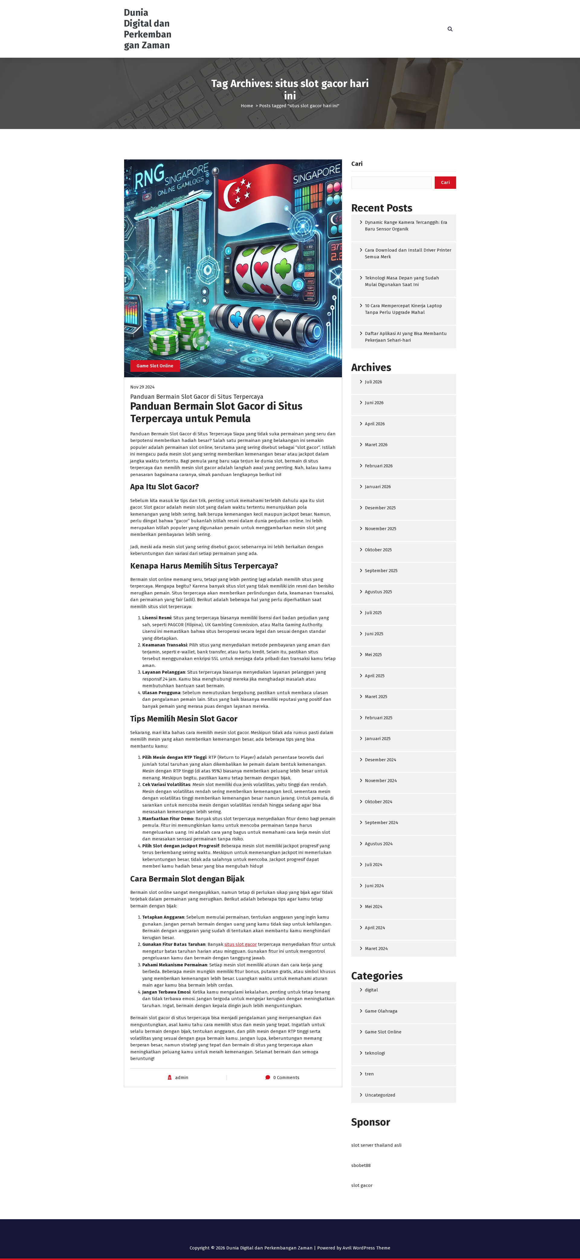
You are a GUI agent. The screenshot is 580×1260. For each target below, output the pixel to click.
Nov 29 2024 (142, 387)
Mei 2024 (373, 906)
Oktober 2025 (378, 550)
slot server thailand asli (376, 1145)
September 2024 (381, 822)
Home (247, 105)
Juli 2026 (373, 382)
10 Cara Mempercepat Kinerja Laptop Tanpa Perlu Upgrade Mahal (403, 309)
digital (371, 990)
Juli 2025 (373, 612)
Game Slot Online (155, 366)
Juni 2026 (374, 402)
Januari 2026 (378, 486)
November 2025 (380, 528)
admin (181, 1077)
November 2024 (381, 780)
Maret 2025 (376, 696)
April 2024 (375, 927)
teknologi (375, 1053)
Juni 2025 (374, 633)
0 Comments (286, 1077)
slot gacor (361, 1185)
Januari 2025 (378, 738)
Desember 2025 (380, 508)
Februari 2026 (379, 466)
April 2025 (375, 675)
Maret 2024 (376, 948)
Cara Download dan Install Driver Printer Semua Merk (408, 253)
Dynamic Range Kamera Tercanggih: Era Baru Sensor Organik (406, 226)
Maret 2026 (376, 444)
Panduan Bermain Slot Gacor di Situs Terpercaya (196, 396)
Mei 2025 (373, 654)
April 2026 (375, 424)
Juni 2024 (374, 885)
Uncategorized (380, 1095)
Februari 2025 (378, 717)
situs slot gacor (240, 944)
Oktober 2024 (378, 801)
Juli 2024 (373, 864)
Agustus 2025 (378, 592)
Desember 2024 (380, 759)
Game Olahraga (381, 1011)
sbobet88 (361, 1165)
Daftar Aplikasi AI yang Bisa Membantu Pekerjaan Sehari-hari (406, 337)
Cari (356, 163)
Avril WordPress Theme (366, 1248)
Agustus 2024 (379, 843)
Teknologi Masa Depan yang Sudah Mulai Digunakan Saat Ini (402, 281)
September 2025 (381, 570)
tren (369, 1074)
